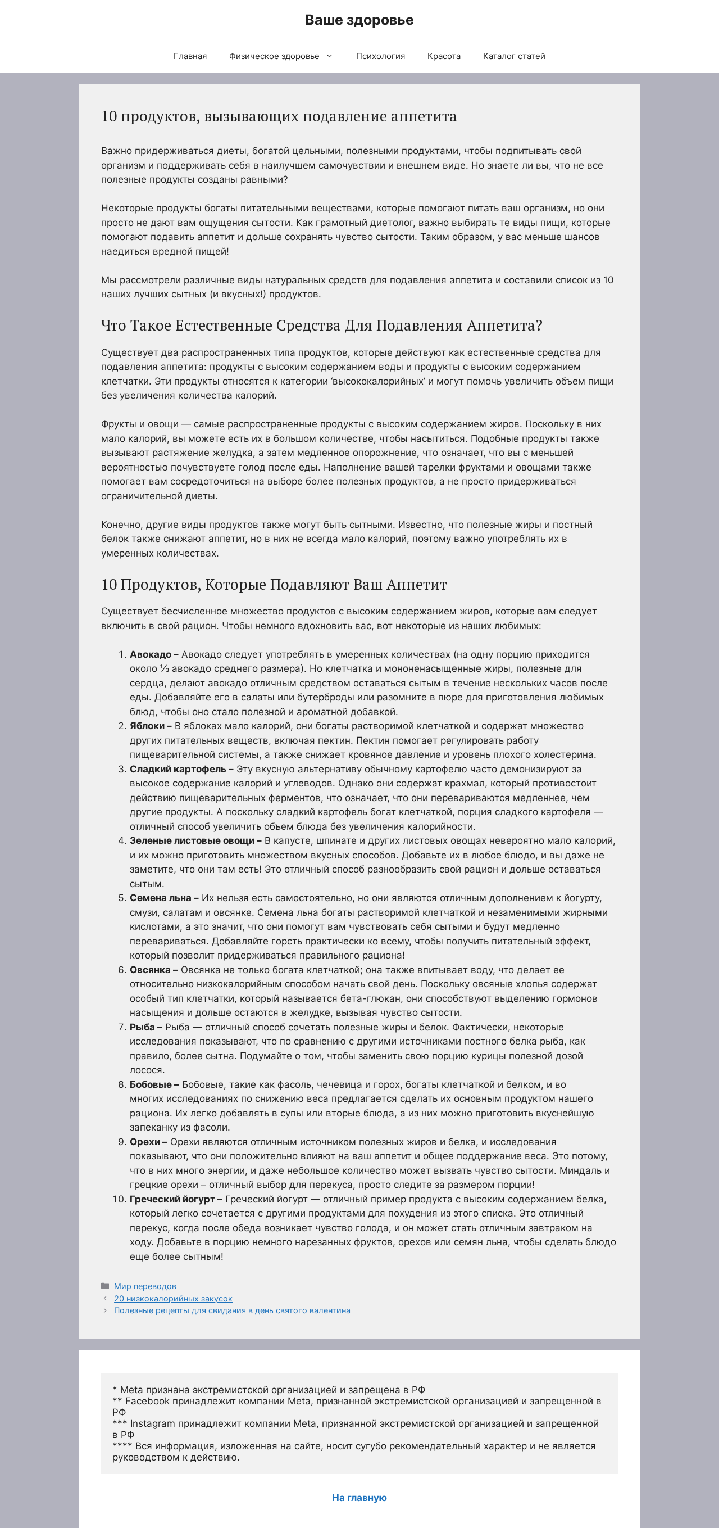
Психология (380, 56)
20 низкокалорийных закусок (173, 1298)
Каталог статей (514, 56)
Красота (444, 56)
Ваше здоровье (359, 19)
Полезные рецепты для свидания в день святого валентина (232, 1310)
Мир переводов (145, 1286)
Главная (190, 56)
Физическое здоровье (274, 56)
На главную (359, 1497)
